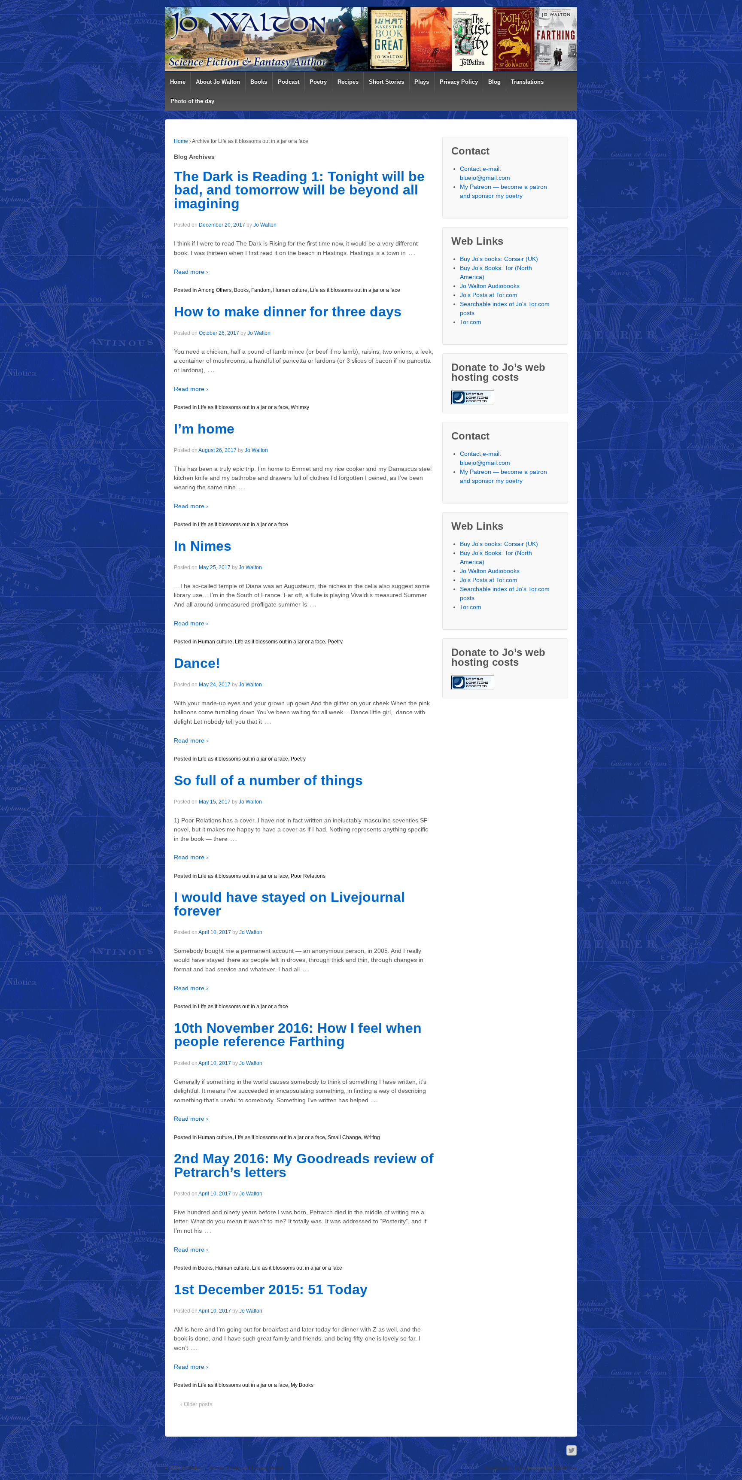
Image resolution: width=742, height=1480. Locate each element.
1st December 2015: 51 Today (271, 1289)
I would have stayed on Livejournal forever (289, 904)
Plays (421, 82)
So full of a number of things (268, 780)
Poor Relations (308, 876)
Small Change (344, 1137)
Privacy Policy (459, 82)
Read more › (191, 271)
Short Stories (386, 82)
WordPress (565, 1467)
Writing (372, 1137)
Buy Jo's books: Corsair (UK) (499, 258)
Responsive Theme (506, 1467)
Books (258, 82)
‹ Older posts (196, 1404)
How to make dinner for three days (287, 311)
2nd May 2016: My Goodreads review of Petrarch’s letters (304, 1165)
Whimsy (300, 407)
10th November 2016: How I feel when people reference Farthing (298, 1034)
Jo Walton (265, 225)
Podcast (288, 82)
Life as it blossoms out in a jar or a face (355, 290)
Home (178, 82)
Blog (494, 82)
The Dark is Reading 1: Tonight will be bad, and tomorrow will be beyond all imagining (299, 190)
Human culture (290, 290)
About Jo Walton (218, 82)
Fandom (261, 290)
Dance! (197, 663)
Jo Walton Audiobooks (490, 285)
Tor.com (470, 321)
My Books (302, 1385)
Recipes (348, 82)
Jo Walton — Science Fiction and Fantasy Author (231, 1467)
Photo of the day (192, 101)
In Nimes (202, 546)
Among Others (214, 290)
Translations (527, 82)
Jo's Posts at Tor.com (488, 294)
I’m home (204, 429)
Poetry (318, 82)
